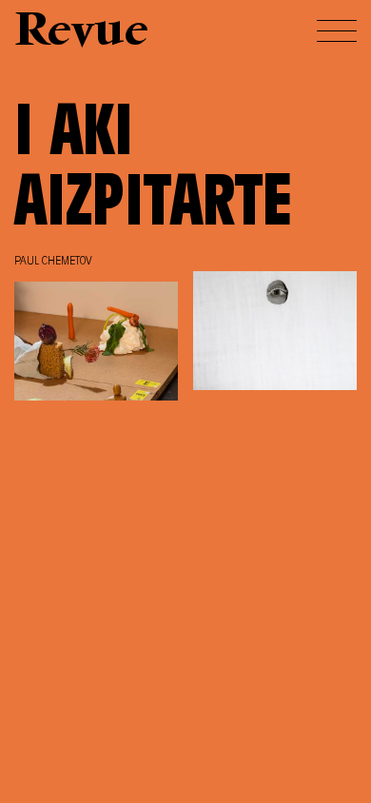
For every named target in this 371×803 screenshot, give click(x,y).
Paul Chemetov (53, 261)
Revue (81, 32)
